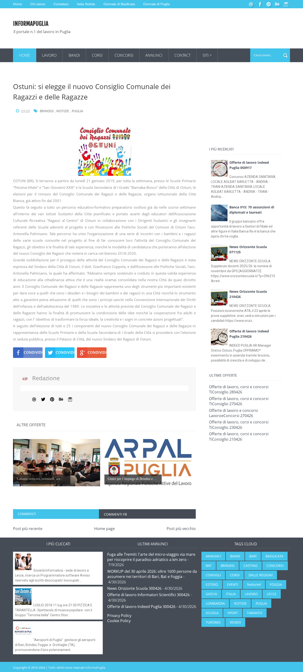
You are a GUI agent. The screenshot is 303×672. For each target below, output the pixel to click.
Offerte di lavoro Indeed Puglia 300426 (141, 606)
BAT (209, 565)
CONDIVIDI (33, 352)
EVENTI (232, 584)
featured (254, 584)
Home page (104, 528)
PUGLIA (77, 111)
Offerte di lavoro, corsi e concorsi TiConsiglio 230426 (238, 424)
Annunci (153, 55)
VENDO (235, 622)
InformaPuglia (30, 23)
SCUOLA (212, 613)
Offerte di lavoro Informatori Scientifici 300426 (148, 594)
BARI (253, 556)
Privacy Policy (119, 615)
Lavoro (49, 55)
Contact (182, 55)
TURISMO (213, 622)
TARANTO (254, 613)
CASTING (251, 565)
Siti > (207, 55)
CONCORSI (275, 565)
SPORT (232, 613)
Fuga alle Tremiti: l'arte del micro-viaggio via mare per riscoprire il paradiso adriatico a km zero (151, 557)
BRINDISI (47, 111)
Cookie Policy (119, 620)
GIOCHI (211, 594)
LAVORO (251, 594)
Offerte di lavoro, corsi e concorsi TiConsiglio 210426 (238, 436)
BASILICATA (274, 556)
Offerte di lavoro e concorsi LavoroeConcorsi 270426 (233, 413)
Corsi (97, 55)
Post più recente (27, 528)
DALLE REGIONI (261, 575)
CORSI (235, 575)
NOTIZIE (62, 111)
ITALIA (231, 594)
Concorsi (124, 55)
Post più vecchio (181, 528)
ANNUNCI (213, 556)
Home (24, 55)
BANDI (235, 556)
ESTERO (212, 584)
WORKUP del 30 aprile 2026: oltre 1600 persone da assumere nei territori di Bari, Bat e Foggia (152, 574)
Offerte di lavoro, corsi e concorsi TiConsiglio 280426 (238, 389)
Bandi (74, 55)
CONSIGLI (213, 575)
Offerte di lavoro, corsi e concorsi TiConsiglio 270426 (238, 401)
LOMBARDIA (215, 603)
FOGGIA (276, 584)
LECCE (271, 594)
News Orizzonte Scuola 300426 (134, 588)
